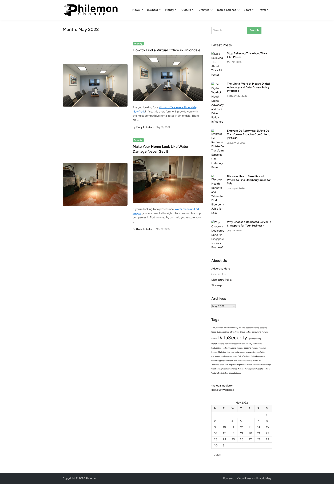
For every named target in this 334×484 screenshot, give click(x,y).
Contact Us (218, 274)
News (136, 9)
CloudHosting (245, 332)
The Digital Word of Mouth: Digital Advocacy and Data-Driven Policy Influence (248, 87)
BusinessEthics (223, 332)
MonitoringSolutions (229, 356)
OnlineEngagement (259, 356)
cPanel (214, 339)
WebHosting (216, 369)
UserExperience (239, 365)
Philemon (91, 478)
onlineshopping (217, 360)
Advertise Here (220, 268)
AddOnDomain (217, 328)
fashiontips (257, 344)
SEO (240, 360)
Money (169, 9)
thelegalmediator (222, 385)
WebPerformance (229, 369)
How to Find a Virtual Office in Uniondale (166, 50)
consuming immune (260, 332)
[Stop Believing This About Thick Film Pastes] (217, 53)
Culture (186, 9)
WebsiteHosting (262, 369)
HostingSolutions (229, 348)
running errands (230, 360)
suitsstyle (257, 360)
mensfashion (261, 352)
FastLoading (216, 348)
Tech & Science (226, 9)
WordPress (244, 478)
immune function (259, 348)
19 (241, 433)
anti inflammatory (231, 328)
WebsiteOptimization (219, 373)
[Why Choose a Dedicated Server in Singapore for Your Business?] (217, 222)
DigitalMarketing (254, 339)
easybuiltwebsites (222, 389)
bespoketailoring (252, 328)
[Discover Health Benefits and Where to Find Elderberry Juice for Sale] (217, 176)
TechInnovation (217, 365)
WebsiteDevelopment (247, 369)
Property (138, 43)
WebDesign (266, 365)
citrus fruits (234, 332)
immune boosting (244, 348)
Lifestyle (203, 9)
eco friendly (247, 344)
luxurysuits (250, 352)
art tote (242, 328)
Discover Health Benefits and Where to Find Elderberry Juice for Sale (249, 180)
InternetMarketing (218, 352)
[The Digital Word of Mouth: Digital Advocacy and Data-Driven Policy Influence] (217, 84)
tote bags (229, 365)
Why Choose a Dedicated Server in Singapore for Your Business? (249, 223)
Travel (262, 9)
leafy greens (240, 352)
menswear (215, 356)
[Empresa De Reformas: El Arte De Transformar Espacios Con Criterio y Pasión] (217, 131)
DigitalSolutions (217, 344)
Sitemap (216, 285)
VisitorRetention (254, 365)
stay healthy (247, 360)
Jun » (217, 454)
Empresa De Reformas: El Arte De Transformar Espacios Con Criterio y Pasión (248, 134)
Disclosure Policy (221, 279)
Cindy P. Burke (144, 127)
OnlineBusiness (244, 356)
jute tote (230, 352)
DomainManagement (233, 344)
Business (152, 9)
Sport (247, 9)
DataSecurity (232, 337)
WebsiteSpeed (235, 373)
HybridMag (264, 478)
